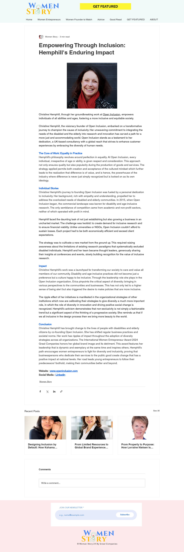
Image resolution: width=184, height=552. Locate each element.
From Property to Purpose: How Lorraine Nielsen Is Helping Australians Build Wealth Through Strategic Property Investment (137, 446)
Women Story (45, 381)
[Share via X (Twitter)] (47, 391)
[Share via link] (61, 391)
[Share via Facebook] (40, 391)
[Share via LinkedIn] (54, 391)
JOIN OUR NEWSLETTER (70, 508)
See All (156, 411)
